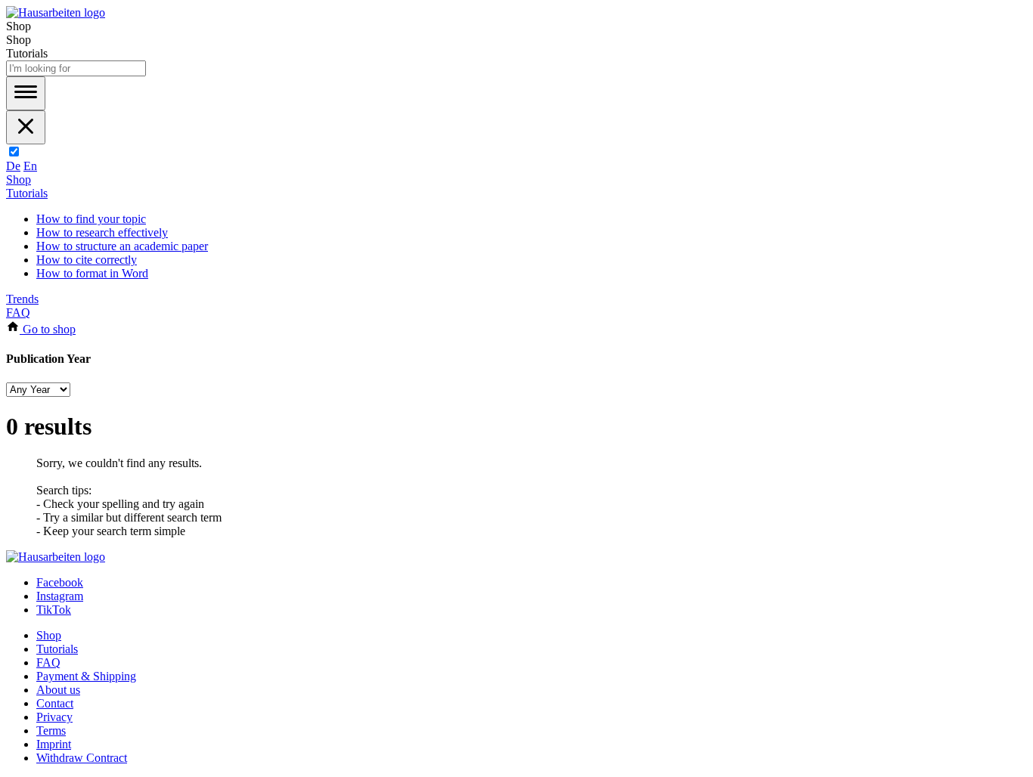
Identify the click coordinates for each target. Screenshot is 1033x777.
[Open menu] (25, 93)
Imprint (53, 744)
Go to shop (48, 329)
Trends (22, 299)
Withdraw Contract (81, 757)
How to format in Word (92, 273)
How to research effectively (102, 232)
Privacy (54, 716)
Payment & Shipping (86, 676)
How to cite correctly (86, 259)
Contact (54, 703)
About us (58, 689)
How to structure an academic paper (122, 246)
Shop (18, 179)
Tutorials (27, 193)
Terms (51, 730)
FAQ (18, 312)
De (13, 165)
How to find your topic (91, 218)
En (30, 165)
